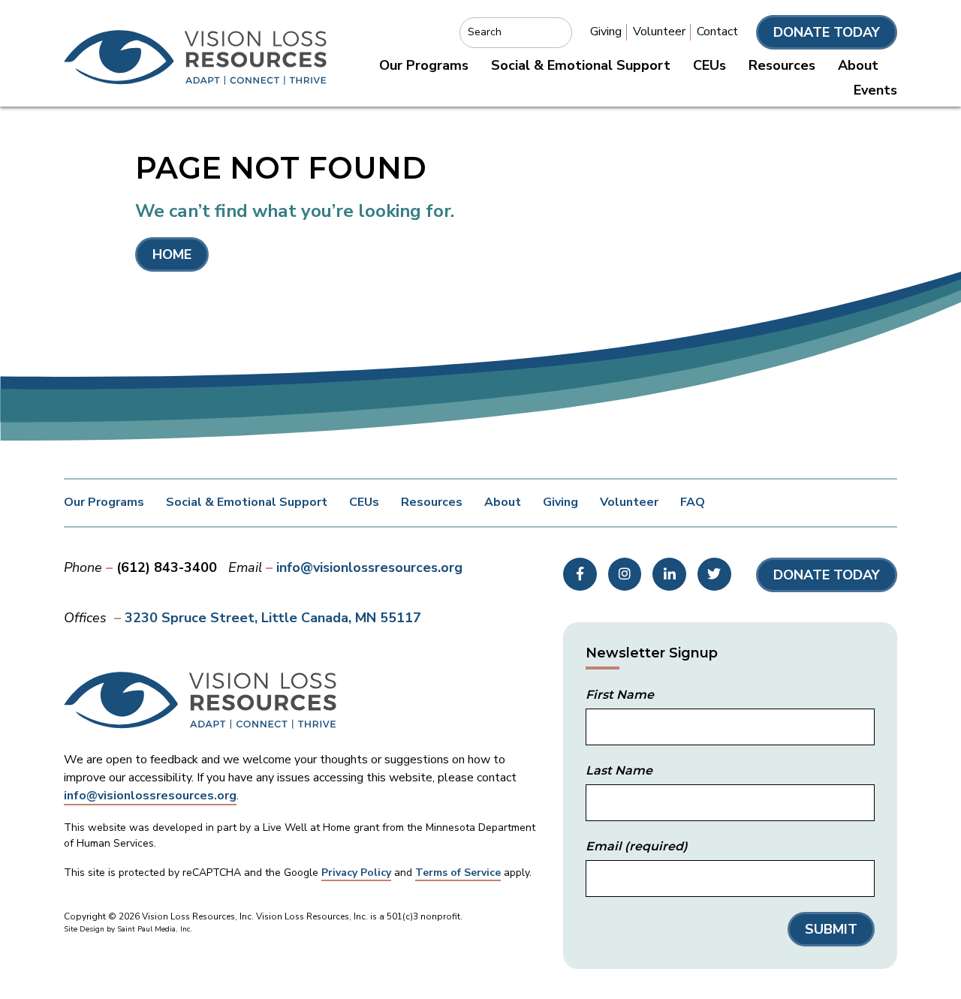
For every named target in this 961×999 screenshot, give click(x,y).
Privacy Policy (356, 872)
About (858, 65)
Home (171, 254)
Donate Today (826, 32)
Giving (606, 31)
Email (637, 846)
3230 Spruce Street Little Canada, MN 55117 (273, 618)
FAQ (692, 502)
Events (875, 90)
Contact (717, 31)
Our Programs (423, 65)
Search (485, 32)
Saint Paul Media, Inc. (154, 929)
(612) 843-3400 (166, 567)
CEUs (709, 65)
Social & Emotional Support (580, 65)
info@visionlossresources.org (369, 567)
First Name (620, 695)
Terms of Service (458, 872)
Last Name (619, 770)
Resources (782, 65)
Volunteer (659, 31)
